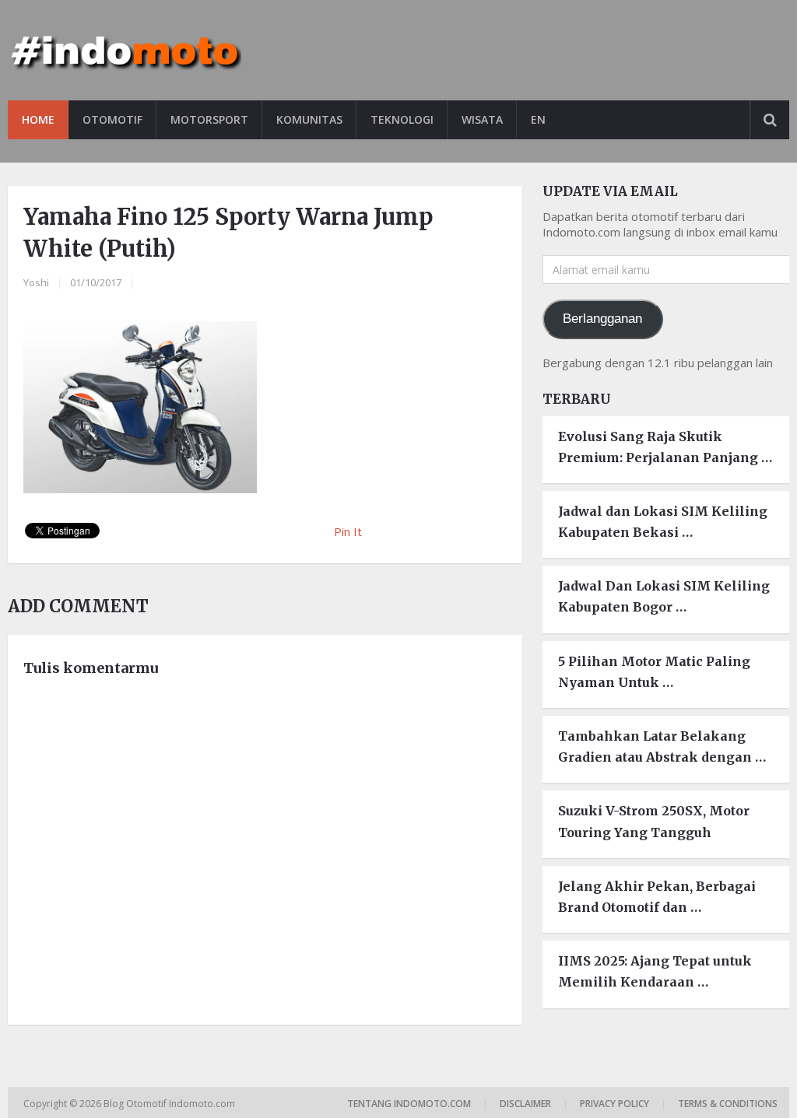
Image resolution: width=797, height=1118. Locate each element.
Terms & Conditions (728, 1103)
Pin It (348, 531)
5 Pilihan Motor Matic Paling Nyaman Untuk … (654, 672)
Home (38, 119)
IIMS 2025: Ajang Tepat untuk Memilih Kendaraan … (655, 971)
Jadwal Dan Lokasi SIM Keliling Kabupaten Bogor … (664, 596)
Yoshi (36, 282)
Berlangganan (602, 318)
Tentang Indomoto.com (409, 1103)
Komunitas (309, 119)
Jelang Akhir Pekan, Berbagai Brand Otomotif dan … (657, 896)
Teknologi (402, 119)
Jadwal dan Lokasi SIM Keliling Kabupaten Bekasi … (662, 521)
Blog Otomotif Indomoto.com (170, 1103)
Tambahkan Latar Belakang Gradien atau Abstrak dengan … (662, 746)
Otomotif (112, 119)
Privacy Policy (614, 1103)
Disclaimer (525, 1103)
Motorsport (209, 119)
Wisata (482, 119)
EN (538, 119)
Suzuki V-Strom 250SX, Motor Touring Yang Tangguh (654, 821)
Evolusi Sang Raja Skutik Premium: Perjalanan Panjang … (665, 447)
